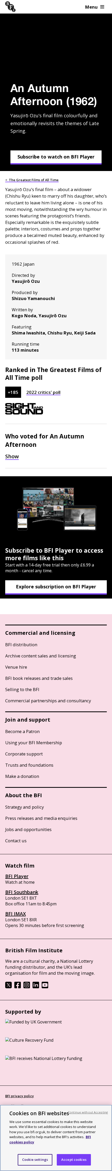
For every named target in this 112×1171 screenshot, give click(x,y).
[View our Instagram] (26, 987)
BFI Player (16, 876)
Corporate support (24, 754)
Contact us (16, 841)
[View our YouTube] (44, 987)
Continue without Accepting (88, 1112)
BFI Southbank (21, 892)
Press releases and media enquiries (41, 818)
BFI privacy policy (19, 1096)
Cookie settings (35, 1159)
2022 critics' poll (43, 392)
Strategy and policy (24, 807)
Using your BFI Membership (33, 743)
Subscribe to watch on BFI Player (56, 157)
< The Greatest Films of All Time (32, 180)
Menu (91, 7)
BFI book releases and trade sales (39, 678)
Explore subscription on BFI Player (56, 586)
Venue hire (16, 667)
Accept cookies (73, 1159)
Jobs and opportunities (28, 829)
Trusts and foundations (29, 765)
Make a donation (22, 776)
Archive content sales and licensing (40, 656)
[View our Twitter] (8, 987)
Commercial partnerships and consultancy (48, 701)
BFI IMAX (15, 914)
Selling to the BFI (22, 689)
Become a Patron (22, 731)
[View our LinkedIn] (35, 987)
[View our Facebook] (17, 987)
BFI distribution (21, 645)
